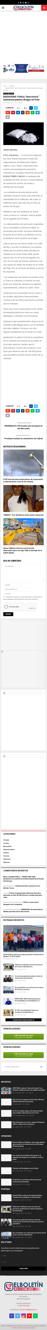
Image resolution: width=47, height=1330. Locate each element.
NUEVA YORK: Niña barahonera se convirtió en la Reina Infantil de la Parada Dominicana (23, 879)
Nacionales (7, 846)
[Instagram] (23, 2)
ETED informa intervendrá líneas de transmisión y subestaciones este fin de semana (23, 480)
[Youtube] (26, 2)
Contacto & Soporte (29, 1328)
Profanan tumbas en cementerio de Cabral (23, 438)
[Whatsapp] (28, 2)
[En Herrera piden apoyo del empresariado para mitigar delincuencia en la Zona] (6, 1113)
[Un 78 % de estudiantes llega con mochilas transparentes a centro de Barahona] (8, 1012)
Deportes (6, 862)
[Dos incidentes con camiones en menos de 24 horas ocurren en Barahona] (8, 989)
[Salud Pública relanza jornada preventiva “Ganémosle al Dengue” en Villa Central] (23, 938)
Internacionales (9, 849)
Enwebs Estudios (17, 1328)
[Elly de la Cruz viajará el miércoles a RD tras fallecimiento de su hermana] (6, 1102)
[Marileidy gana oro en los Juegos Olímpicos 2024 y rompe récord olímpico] (6, 1124)
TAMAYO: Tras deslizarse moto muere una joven (23, 515)
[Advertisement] (23, 35)
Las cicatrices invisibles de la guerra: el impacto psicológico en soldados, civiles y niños (28, 1157)
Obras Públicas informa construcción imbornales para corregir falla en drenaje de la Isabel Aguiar (22, 550)
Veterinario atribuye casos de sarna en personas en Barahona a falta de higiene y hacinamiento (28, 1208)
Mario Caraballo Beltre (11, 877)
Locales (6, 93)
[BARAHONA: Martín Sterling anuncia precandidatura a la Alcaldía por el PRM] (8, 1001)
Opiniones (7, 859)
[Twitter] (21, 2)
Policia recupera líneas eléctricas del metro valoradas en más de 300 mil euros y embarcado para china (22, 895)
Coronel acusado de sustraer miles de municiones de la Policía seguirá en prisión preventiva (28, 1222)
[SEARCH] (41, 1067)
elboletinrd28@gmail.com (28, 1309)
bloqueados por (23, 1036)
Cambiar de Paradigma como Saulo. (26, 1168)
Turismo (6, 856)
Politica (6, 853)
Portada (11, 93)
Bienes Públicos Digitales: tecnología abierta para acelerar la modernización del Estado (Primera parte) (29, 1144)
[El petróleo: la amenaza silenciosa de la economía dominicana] (6, 1182)
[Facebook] (18, 2)
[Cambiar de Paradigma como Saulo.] (6, 1170)
